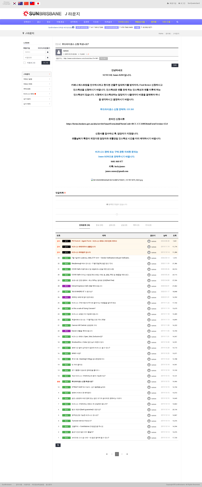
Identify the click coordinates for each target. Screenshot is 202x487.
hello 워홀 (166, 22)
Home (161, 34)
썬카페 (153, 22)
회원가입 (173, 3)
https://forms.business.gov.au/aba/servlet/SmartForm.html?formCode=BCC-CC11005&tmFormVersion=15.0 (117, 124)
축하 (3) (136, 225)
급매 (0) (112, 225)
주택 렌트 (27, 89)
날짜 (165, 235)
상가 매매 (27, 104)
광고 (39, 22)
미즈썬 (96, 22)
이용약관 (27, 484)
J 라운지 (26, 74)
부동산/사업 (140, 22)
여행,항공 (60, 22)
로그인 (182, 3)
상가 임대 (27, 99)
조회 (175, 235)
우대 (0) (148, 225)
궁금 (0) (124, 225)
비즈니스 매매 (28, 94)
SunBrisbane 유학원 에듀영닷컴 (60, 28)
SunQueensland (194, 3)
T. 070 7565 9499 (126, 27)
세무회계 (74, 22)
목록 (175, 65)
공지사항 (19, 484)
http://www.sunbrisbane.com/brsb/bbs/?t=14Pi (81, 58)
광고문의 (49, 484)
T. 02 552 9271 (146, 27)
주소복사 (103, 58)
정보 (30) (99, 225)
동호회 (86, 22)
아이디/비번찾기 (44, 48)
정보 (48, 22)
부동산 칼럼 (27, 79)
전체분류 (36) (84, 225)
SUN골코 (108, 22)
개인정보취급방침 (38, 484)
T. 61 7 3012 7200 (96, 27)
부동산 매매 (27, 84)
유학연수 (27, 22)
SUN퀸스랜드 (123, 22)
